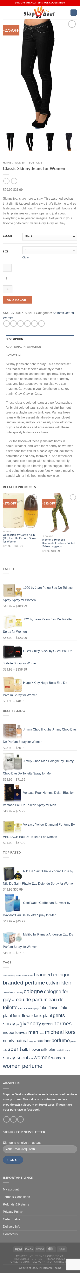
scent (14, 1049)
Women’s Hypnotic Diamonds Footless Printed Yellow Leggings (58, 543)
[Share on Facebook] (13, 323)
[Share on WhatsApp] (6, 323)
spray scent (15, 1057)
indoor (9, 1032)
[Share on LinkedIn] (41, 323)
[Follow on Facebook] (6, 1119)
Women (20, 162)
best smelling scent (12, 975)
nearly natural (15, 1040)
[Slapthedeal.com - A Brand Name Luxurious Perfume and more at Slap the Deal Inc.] (39, 12)
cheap (11, 992)
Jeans (69, 313)
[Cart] (73, 12)
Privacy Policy (13, 1211)
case (5, 992)
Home (7, 162)
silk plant (49, 1049)
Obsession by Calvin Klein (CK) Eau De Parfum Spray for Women (19, 538)
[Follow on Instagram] (13, 1119)
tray (31, 1058)
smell (61, 1050)
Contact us (10, 1234)
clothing (19, 992)
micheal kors (60, 1032)
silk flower (31, 1049)
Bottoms (35, 162)
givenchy (30, 1024)
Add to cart (17, 299)
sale (5, 1050)
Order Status (11, 1219)
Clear (25, 257)
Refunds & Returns (16, 1204)
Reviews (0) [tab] (13, 354)
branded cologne (52, 974)
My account (11, 1189)
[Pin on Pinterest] (34, 323)
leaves (21, 1032)
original (32, 1041)
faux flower (23, 1015)
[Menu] (5, 12)
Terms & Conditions (16, 1197)
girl (17, 1024)
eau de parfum (32, 999)
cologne (33, 991)
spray (67, 1050)
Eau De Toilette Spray (28, 1008)
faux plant (43, 1015)
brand (30, 975)
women (42, 1057)
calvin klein (59, 983)
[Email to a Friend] (27, 323)
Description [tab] (14, 339)
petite (73, 1041)
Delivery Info (11, 1226)
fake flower (49, 1008)
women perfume (22, 1066)
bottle (24, 975)
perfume (60, 1040)
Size (6, 251)
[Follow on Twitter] (20, 1119)
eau (13, 1000)
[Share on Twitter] (20, 323)
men (33, 1032)
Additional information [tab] (23, 346)
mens (41, 1033)
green (47, 1024)
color (7, 236)
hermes (62, 1024)
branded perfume (24, 983)
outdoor (44, 1040)
